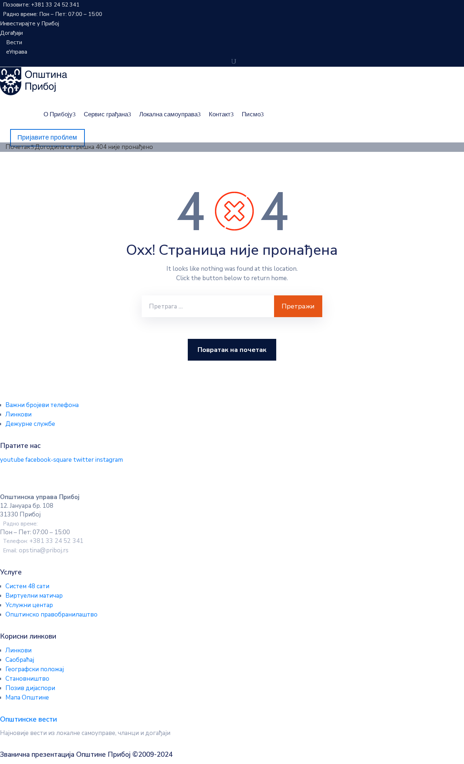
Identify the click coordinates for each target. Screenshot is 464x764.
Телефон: (43, 541)
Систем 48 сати (27, 586)
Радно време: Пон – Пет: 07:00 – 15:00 (52, 14)
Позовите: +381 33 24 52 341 (41, 4)
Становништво (27, 678)
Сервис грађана (106, 114)
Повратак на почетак (232, 349)
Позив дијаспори (30, 688)
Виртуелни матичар (34, 595)
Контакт (220, 114)
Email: (36, 550)
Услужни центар (29, 605)
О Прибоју (58, 114)
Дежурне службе (30, 424)
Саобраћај (19, 660)
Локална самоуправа (168, 114)
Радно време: (20, 523)
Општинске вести (28, 719)
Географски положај (34, 669)
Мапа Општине (27, 697)
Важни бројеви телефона (42, 405)
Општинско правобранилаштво (51, 614)
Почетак (17, 147)
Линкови (18, 414)
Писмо (251, 114)
